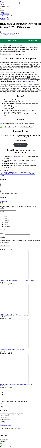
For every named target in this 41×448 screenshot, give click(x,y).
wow (7, 222)
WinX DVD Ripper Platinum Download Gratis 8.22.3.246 (17, 174)
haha (7, 221)
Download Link (20, 145)
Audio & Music (4, 19)
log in (6, 34)
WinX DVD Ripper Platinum (24, 81)
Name (2, 230)
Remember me (6, 420)
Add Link (3, 441)
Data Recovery (4, 14)
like (7, 217)
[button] (1, 36)
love (7, 219)
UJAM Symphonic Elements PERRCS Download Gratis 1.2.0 (19, 280)
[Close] (1, 403)
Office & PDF (4, 17)
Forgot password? (5, 425)
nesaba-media (4, 201)
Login (2, 4)
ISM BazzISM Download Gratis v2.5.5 (12, 349)
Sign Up (17, 428)
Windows (17, 157)
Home (2, 12)
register (12, 34)
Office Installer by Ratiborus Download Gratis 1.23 (15, 172)
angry (8, 226)
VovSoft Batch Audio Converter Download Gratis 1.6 (16, 384)
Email (2, 233)
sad (7, 224)
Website (2, 237)
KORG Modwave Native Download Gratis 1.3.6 (15, 315)
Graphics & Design (6, 15)
